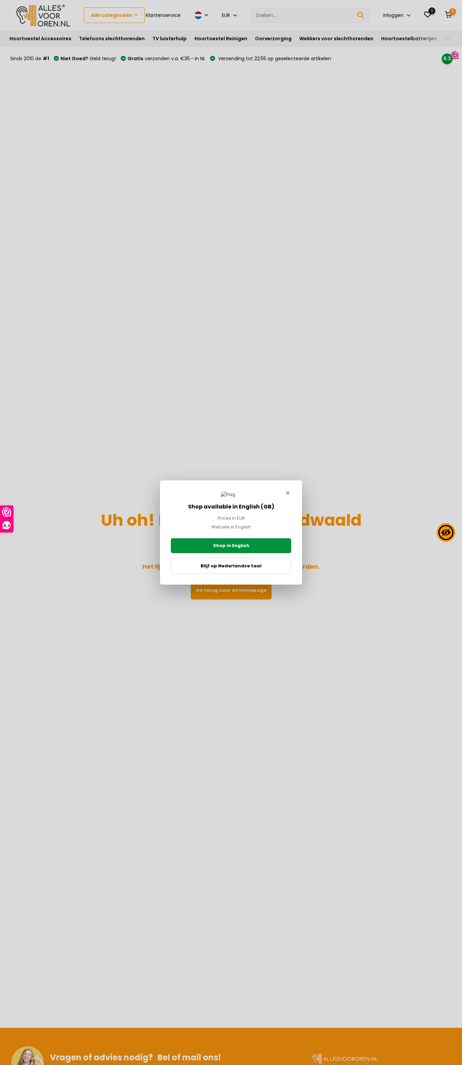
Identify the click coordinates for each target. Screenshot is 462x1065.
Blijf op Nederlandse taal (231, 566)
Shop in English (231, 545)
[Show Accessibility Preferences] (446, 532)
